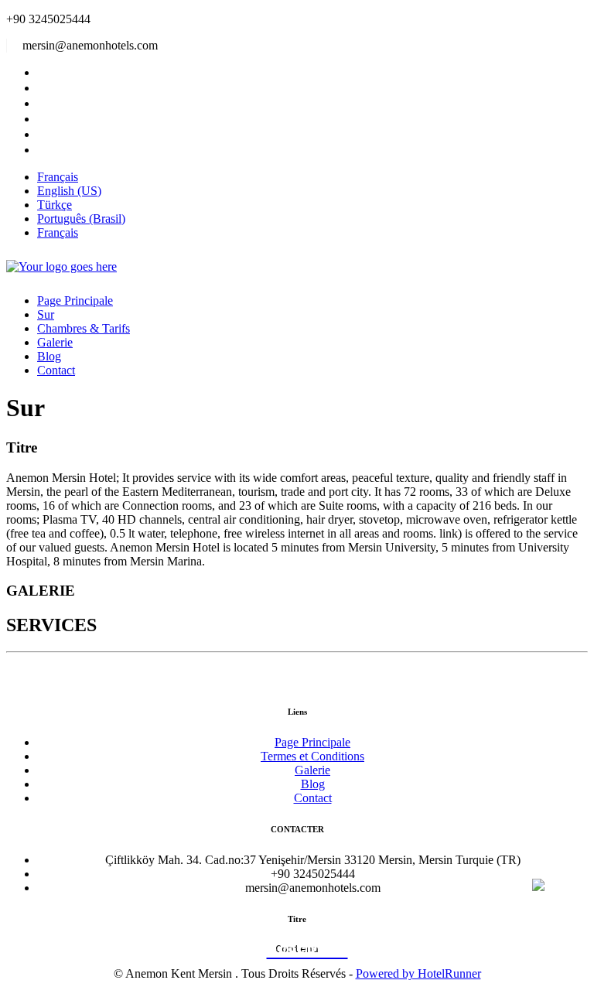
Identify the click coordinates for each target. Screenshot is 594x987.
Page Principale (75, 300)
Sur (45, 314)
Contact (56, 370)
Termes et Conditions (312, 756)
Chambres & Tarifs (83, 328)
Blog (49, 356)
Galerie (55, 342)
